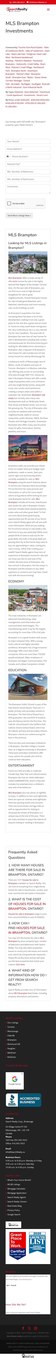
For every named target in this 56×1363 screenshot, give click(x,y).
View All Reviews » (25, 1279)
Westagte (18, 80)
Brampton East (19, 77)
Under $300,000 (22, 100)
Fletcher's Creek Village (22, 67)
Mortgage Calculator (16, 1188)
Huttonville (21, 64)
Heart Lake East (18, 54)
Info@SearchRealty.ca (15, 1152)
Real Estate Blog (14, 1206)
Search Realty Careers (17, 1201)
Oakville (11, 1035)
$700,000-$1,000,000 (35, 103)
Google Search (13, 1214)
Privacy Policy (13, 1210)
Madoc (30, 77)
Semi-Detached (31, 92)
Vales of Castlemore (34, 50)
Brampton (12, 1039)
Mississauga (12, 1031)
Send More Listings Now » (19, 215)
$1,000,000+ (11, 106)
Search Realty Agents (16, 1197)
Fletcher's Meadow (23, 60)
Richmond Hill (13, 1044)
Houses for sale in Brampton (21, 914)
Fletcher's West (23, 74)
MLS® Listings (13, 1184)
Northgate (25, 84)
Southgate (36, 84)
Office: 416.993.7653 (15, 1143)
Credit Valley (33, 64)
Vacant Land (42, 95)
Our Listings (12, 1022)
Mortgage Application (16, 1193)
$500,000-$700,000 (15, 103)
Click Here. (20, 964)
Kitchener (11, 1057)
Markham (11, 1052)
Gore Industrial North (32, 87)
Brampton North (18, 70)
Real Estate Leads (14, 1336)
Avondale (15, 84)
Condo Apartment (15, 95)
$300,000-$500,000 (40, 100)
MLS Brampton (15, 278)
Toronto (11, 1027)
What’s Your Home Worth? (19, 1180)
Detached (18, 92)
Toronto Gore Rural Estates (30, 47)
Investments (29, 95)
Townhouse (45, 92)
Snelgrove (31, 54)
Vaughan (11, 1048)
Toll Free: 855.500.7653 (16, 1140)
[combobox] (8, 156)
